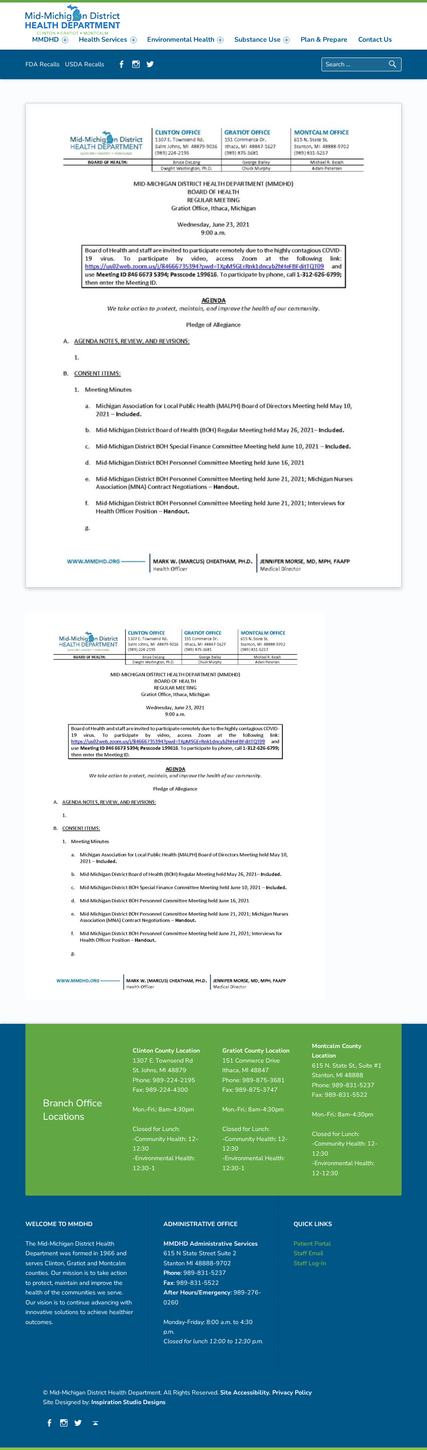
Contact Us (375, 39)
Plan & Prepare (324, 39)
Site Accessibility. (245, 1392)
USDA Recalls (84, 64)
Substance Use (257, 39)
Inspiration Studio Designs (128, 1402)
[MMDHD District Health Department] (72, 18)
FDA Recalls (42, 64)
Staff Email (308, 1253)
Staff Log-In (310, 1263)
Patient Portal (312, 1243)
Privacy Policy (292, 1392)
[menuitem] (50, 40)
